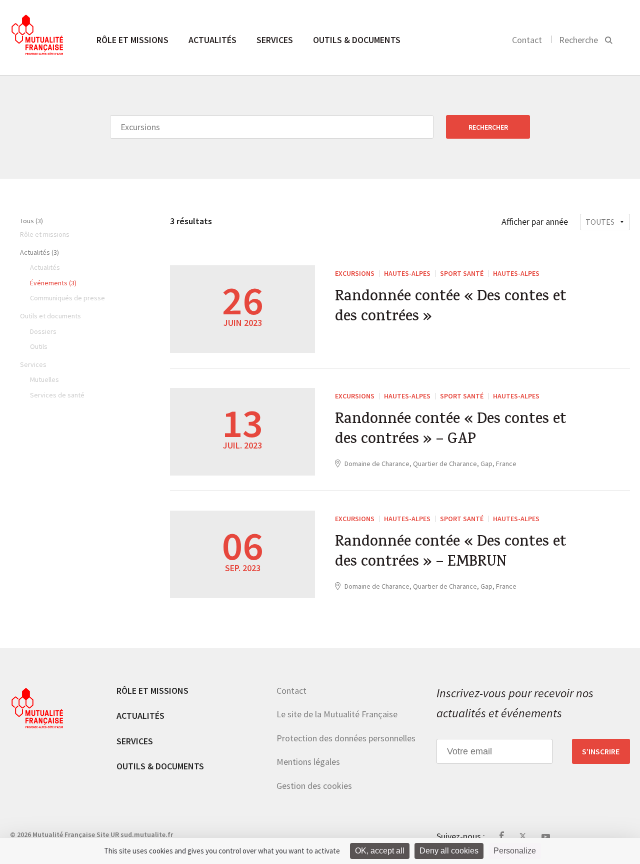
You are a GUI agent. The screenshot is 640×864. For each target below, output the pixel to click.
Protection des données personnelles (346, 738)
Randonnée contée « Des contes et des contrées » (450, 308)
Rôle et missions (132, 40)
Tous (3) (31, 220)
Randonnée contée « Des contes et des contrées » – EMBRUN (450, 553)
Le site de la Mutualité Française (337, 714)
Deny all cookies (449, 850)
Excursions (354, 273)
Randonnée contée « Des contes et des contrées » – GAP (450, 430)
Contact (527, 40)
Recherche (578, 40)
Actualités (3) (39, 252)
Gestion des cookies (314, 785)
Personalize (515, 850)
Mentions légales (308, 761)
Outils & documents (356, 40)
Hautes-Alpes (407, 273)
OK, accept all (379, 850)
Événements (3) (53, 282)
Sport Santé (462, 273)
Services (274, 40)
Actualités (212, 40)
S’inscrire (601, 751)
